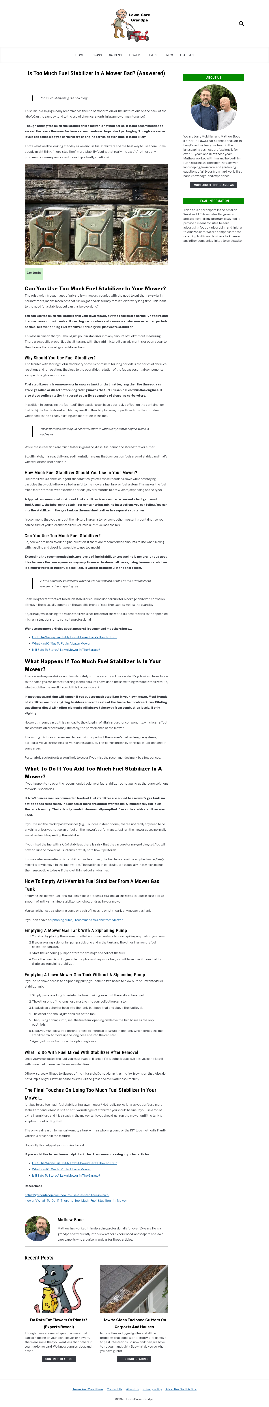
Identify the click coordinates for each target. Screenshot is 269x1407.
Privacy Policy (152, 1389)
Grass (97, 55)
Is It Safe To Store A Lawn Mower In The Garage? (66, 649)
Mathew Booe (71, 1219)
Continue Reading (58, 1359)
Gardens (115, 55)
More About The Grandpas (214, 185)
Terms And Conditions (87, 1389)
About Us (132, 1389)
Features (187, 55)
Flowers (135, 55)
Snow (169, 55)
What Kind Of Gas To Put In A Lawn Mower (61, 643)
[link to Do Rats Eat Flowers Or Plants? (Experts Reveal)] (59, 1289)
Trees (153, 55)
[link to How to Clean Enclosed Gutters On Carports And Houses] (134, 1289)
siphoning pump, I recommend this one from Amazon (86, 920)
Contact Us (114, 1389)
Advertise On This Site (181, 1389)
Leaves (80, 55)
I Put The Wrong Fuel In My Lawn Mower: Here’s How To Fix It (74, 637)
